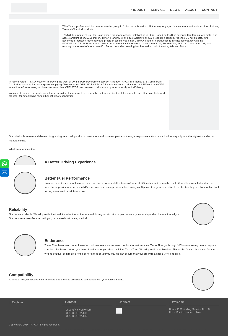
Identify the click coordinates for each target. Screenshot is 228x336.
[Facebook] (119, 311)
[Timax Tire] (29, 7)
